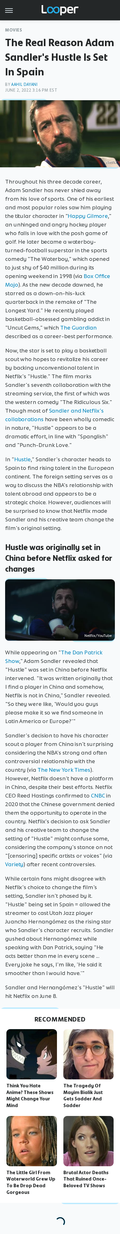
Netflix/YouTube (98, 636)
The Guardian (78, 327)
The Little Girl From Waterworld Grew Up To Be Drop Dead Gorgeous (30, 1182)
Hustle (22, 459)
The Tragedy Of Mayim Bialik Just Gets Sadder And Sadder (83, 1096)
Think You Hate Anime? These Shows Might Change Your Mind (29, 1096)
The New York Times (63, 770)
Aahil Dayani (24, 84)
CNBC (98, 795)
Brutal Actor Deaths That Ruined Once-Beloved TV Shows (85, 1179)
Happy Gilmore (88, 216)
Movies (13, 30)
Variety (14, 864)
